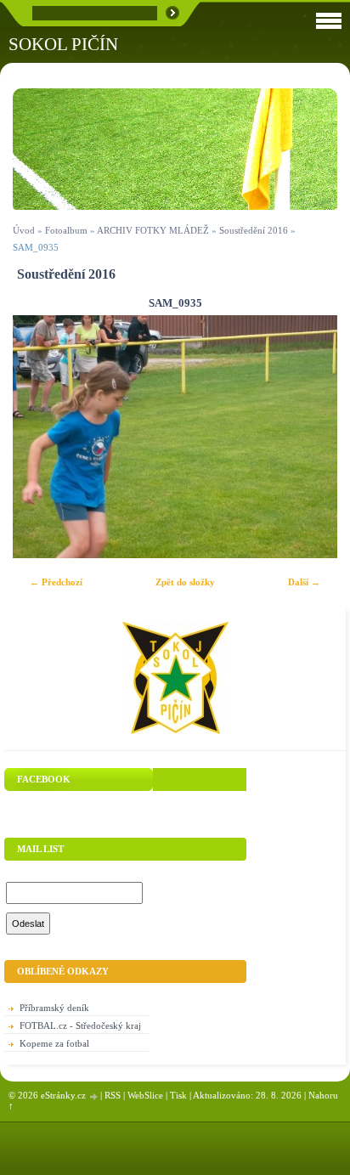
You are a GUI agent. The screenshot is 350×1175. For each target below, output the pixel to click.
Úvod (24, 230)
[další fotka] (310, 437)
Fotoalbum (66, 230)
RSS (112, 1095)
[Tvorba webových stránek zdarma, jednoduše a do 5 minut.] (94, 1096)
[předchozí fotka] (40, 437)
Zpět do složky (185, 582)
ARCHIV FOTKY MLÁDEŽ (153, 230)
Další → (304, 582)
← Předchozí (56, 582)
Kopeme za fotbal (54, 1043)
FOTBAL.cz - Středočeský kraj (80, 1025)
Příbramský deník (54, 1008)
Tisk (178, 1095)
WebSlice (145, 1095)
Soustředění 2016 (255, 230)
